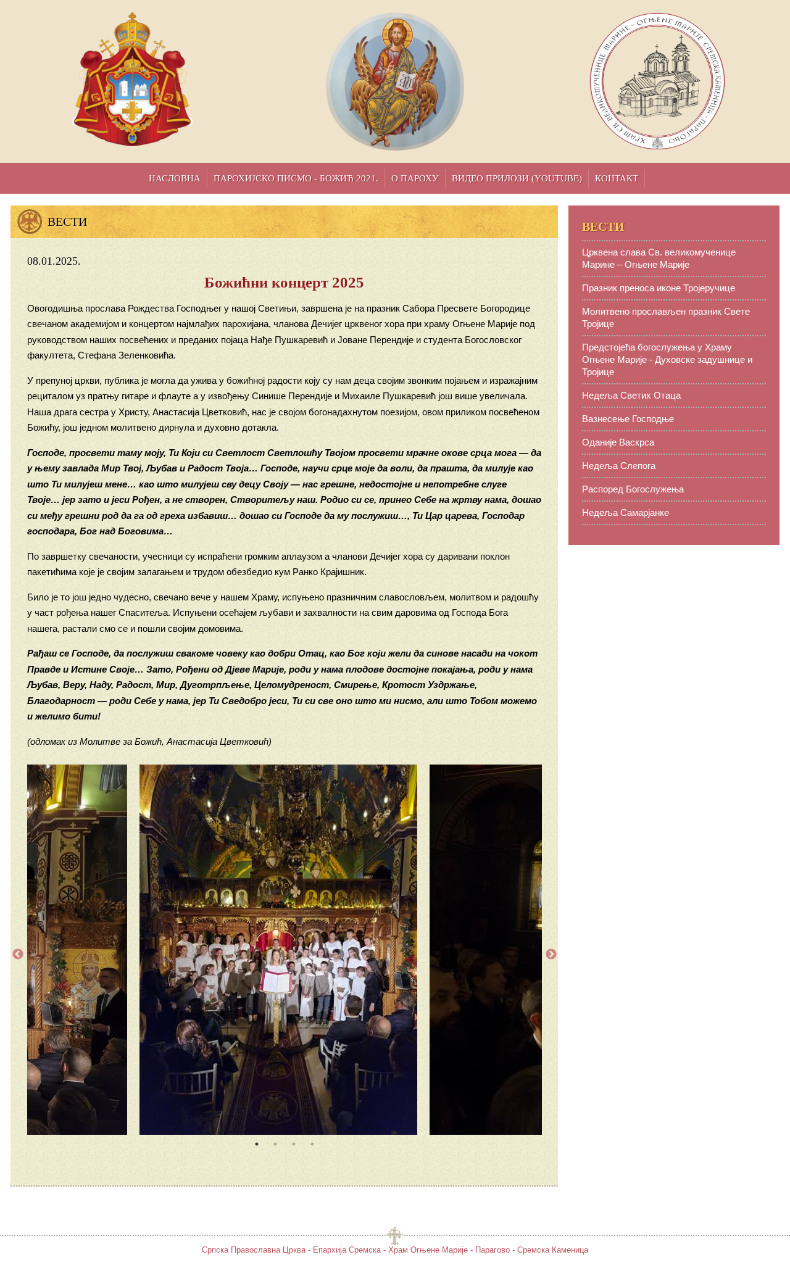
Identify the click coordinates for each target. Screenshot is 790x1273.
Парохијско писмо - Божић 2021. (296, 178)
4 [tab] (312, 1144)
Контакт (616, 178)
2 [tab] (275, 1144)
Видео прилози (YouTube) (517, 178)
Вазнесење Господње (628, 418)
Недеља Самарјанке (625, 512)
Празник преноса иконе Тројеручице (658, 288)
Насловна (175, 178)
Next (551, 954)
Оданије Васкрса (618, 442)
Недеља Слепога (618, 465)
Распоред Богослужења (633, 489)
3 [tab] (294, 1144)
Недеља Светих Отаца (631, 395)
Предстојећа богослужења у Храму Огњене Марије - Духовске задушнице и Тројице (667, 359)
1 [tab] (257, 1144)
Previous (18, 954)
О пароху (415, 178)
